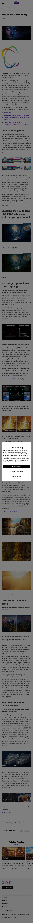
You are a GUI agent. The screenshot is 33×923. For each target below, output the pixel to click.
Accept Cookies (16, 466)
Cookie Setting (16, 476)
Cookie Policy (8, 461)
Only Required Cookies (16, 471)
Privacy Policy (18, 461)
